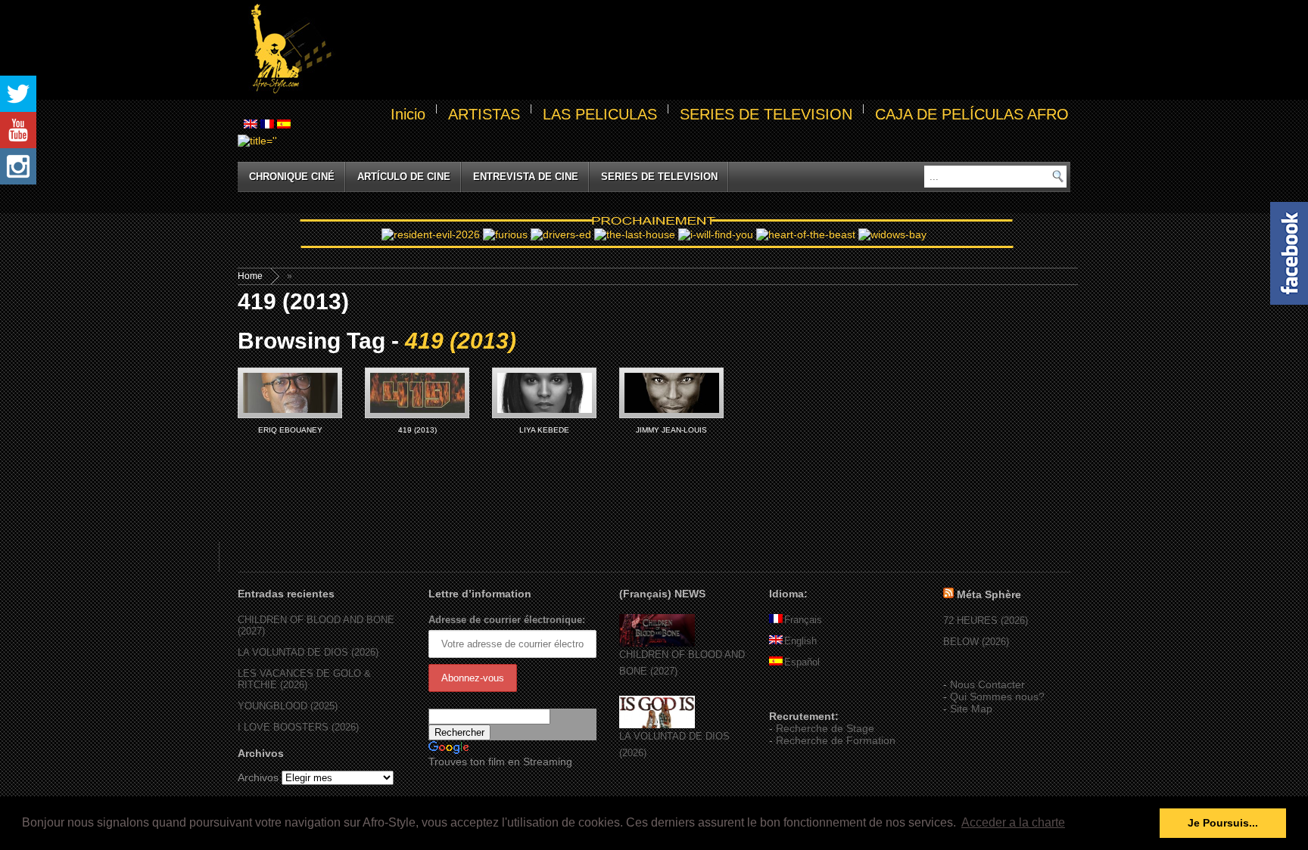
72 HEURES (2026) (985, 620)
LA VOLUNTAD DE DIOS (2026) (308, 652)
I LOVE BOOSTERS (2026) (298, 727)
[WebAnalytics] (799, 694)
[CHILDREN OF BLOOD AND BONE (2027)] (657, 643)
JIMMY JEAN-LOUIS (671, 430)
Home (250, 276)
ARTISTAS (484, 114)
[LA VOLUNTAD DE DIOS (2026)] (657, 725)
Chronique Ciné (292, 176)
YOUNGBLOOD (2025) (288, 706)
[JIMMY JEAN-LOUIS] (671, 393)
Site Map (971, 709)
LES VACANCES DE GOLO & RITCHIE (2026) (304, 679)
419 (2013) (417, 430)
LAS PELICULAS (600, 114)
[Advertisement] (704, 50)
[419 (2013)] (417, 393)
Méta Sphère (989, 594)
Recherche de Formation (835, 740)
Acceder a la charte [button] (1013, 822)
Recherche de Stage (825, 728)
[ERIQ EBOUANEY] (290, 393)
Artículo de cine (403, 176)
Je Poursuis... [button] (1223, 823)
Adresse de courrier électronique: (506, 619)
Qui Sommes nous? (997, 696)
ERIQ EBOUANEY (290, 430)
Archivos (258, 777)
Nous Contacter (987, 684)
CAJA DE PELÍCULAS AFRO (972, 114)
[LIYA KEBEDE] (544, 393)
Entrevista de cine (525, 176)
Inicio (408, 114)
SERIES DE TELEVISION (766, 114)
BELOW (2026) (976, 641)
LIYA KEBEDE (544, 430)
